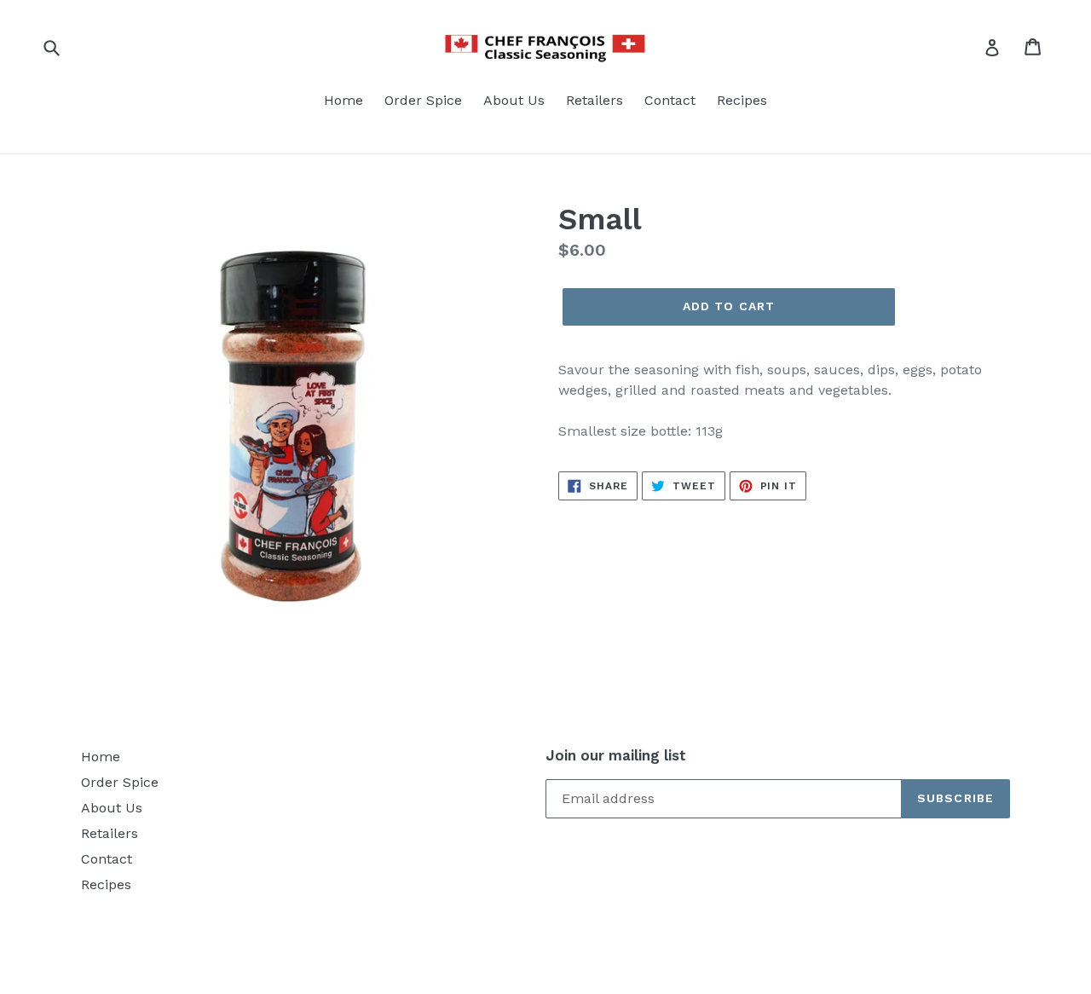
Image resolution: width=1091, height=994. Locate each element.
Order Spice (423, 100)
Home (343, 100)
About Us (514, 100)
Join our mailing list (616, 755)
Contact (670, 100)
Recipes (742, 100)
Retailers (594, 100)
